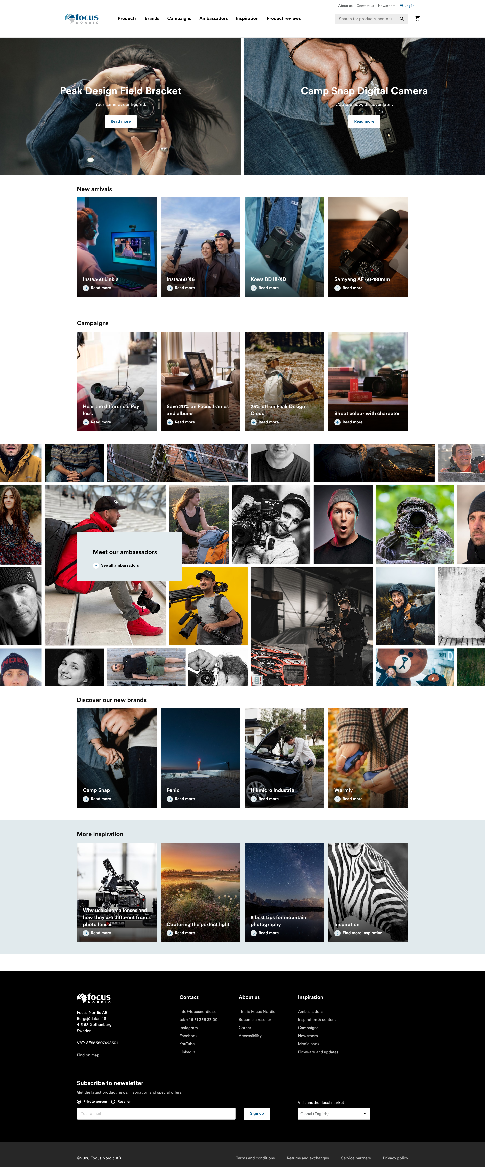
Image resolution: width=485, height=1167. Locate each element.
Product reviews (283, 18)
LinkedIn (187, 1052)
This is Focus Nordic (257, 1011)
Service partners (356, 1158)
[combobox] (371, 19)
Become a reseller (255, 1019)
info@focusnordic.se (198, 1011)
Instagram (189, 1027)
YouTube (187, 1043)
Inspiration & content (317, 1019)
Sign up (257, 1114)
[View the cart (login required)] (417, 18)
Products (127, 18)
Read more (121, 122)
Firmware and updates (318, 1052)
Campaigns (179, 18)
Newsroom (386, 5)
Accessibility (250, 1035)
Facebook (189, 1035)
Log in (409, 5)
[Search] (402, 19)
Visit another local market (321, 1102)
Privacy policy (395, 1158)
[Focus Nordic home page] (82, 19)
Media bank (308, 1043)
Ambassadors (213, 18)
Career (245, 1027)
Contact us (365, 5)
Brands (152, 18)
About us (345, 5)
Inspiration (247, 18)
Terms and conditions (255, 1158)
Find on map (88, 1055)
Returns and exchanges (308, 1158)
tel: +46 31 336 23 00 (199, 1019)
